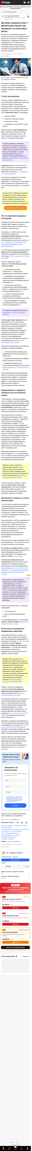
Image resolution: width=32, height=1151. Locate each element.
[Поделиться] (9, 56)
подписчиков (6, 856)
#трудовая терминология (8, 837)
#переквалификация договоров (10, 829)
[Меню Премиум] (12, 2)
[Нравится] (4, 56)
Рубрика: (3, 841)
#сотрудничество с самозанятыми (11, 831)
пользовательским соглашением (14, 797)
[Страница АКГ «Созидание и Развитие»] (2, 16)
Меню (21, 1149)
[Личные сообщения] (24, 2)
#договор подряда (6, 825)
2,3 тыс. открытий (17, 844)
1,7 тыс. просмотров (6, 844)
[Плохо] (26, 822)
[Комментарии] (1, 56)
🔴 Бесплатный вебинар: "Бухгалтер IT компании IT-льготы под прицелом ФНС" (15, 7)
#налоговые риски (6, 827)
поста (15, 856)
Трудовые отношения (20, 17)
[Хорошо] (17, 822)
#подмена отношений (7, 839)
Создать (15, 1149)
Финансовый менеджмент (10, 932)
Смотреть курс (15, 907)
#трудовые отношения (20, 825)
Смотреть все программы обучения (15, 947)
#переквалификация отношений (10, 835)
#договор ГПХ (25, 829)
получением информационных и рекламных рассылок (14, 801)
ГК (28, 639)
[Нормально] (21, 822)
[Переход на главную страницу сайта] (5, 2)
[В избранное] (6, 56)
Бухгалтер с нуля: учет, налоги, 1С (12, 899)
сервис (21, 185)
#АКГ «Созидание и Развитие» (10, 833)
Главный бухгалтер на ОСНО (10, 915)
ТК (20, 467)
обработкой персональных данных (14, 798)
